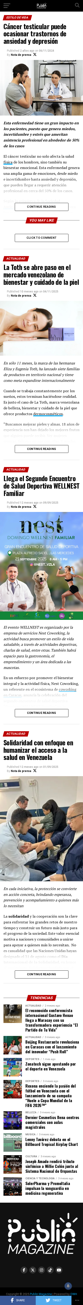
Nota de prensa (21, 54)
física (7, 162)
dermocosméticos (48, 413)
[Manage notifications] (68, 1286)
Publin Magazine (41, 1294)
